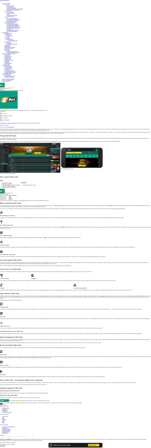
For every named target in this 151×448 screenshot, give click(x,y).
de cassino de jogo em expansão (11, 71)
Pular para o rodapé (6, 81)
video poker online (8, 38)
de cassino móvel (10, 12)
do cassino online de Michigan (12, 25)
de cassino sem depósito (11, 7)
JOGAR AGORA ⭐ (93, 445)
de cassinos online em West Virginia (13, 27)
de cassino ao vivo (10, 5)
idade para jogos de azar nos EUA (13, 9)
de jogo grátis (7, 50)
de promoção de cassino (9, 77)
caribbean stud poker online (10, 47)
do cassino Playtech (8, 66)
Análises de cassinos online (12, 123)
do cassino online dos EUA (10, 22)
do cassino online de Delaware (12, 28)
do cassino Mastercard (9, 60)
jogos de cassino (5, 32)
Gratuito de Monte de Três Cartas (13, 52)
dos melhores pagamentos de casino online (15, 8)
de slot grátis (9, 42)
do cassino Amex (8, 57)
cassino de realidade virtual (12, 15)
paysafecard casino (8, 56)
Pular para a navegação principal (8, 79)
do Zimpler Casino (8, 63)
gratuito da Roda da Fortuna (12, 51)
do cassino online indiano (12, 21)
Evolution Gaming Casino (9, 72)
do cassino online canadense (12, 18)
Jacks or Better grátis (13, 40)
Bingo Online (7, 46)
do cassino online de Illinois (12, 31)
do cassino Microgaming (9, 70)
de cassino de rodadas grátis (10, 75)
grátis (8, 37)
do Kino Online (8, 45)
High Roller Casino (10, 16)
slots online (102, 295)
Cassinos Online (3, 123)
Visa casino (7, 61)
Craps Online (7, 36)
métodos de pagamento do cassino (8, 53)
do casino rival (7, 69)
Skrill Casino (7, 62)
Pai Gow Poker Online (9, 48)
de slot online (7, 41)
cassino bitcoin (7, 54)
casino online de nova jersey (12, 23)
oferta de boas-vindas (59, 205)
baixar (8, 14)
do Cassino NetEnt (8, 67)
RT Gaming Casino (8, 68)
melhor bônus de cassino (7, 73)
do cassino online (10, 6)
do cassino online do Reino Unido (13, 19)
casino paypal (7, 55)
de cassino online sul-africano (12, 20)
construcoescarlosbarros (4, 0)
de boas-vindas (7, 74)
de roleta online (7, 34)
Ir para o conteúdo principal (7, 80)
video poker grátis (10, 39)
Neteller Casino (7, 58)
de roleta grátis (10, 35)
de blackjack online (8, 33)
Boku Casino (7, 64)
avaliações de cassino (6, 3)
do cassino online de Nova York (13, 30)
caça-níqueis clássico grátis (12, 44)
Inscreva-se (2, 89)
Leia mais (80, 402)
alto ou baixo (7, 49)
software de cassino (6, 65)
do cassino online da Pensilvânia (13, 24)
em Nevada (9, 29)
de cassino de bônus (11, 13)
